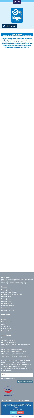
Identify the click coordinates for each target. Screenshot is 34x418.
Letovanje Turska (6, 290)
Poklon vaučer (5, 331)
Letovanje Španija (6, 303)
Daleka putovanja (6, 308)
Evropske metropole (7, 305)
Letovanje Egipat (6, 296)
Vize (2, 317)
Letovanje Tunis (6, 299)
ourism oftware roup (21, 417)
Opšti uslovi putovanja (8, 340)
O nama (3, 319)
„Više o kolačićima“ (17, 409)
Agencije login (5, 326)
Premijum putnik (6, 322)
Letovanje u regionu (7, 310)
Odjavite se (12, 378)
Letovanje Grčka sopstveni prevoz (11, 294)
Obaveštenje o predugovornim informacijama (15, 344)
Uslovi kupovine (6, 338)
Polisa (3, 347)
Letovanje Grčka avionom (9, 292)
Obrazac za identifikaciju (8, 342)
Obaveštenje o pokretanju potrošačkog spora (15, 356)
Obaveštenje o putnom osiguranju (11, 349)
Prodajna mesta (6, 328)
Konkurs (3, 324)
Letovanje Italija (6, 301)
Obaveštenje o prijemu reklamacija (12, 354)
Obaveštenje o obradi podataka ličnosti (13, 351)
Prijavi (5, 378)
